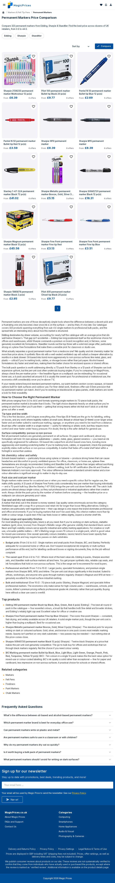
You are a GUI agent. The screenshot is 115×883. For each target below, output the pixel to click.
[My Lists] (101, 4)
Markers (10, 675)
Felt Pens (10, 679)
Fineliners (10, 684)
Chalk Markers (13, 693)
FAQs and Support (14, 821)
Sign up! (14, 799)
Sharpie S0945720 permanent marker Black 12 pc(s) (33, 641)
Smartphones (66, 821)
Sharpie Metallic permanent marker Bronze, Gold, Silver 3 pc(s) (38, 627)
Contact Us (10, 826)
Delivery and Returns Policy (22, 849)
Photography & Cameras (71, 836)
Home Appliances (68, 826)
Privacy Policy (79, 793)
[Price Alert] (106, 4)
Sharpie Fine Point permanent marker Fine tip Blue (32, 616)
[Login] (110, 4)
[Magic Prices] (19, 4)
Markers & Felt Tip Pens (19, 12)
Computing (64, 817)
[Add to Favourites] (34, 56)
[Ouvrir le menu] (4, 4)
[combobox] (81, 46)
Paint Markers (12, 688)
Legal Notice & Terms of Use (92, 849)
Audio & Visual (66, 831)
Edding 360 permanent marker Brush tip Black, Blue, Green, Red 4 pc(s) (43, 605)
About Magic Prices (15, 817)
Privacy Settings (66, 849)
